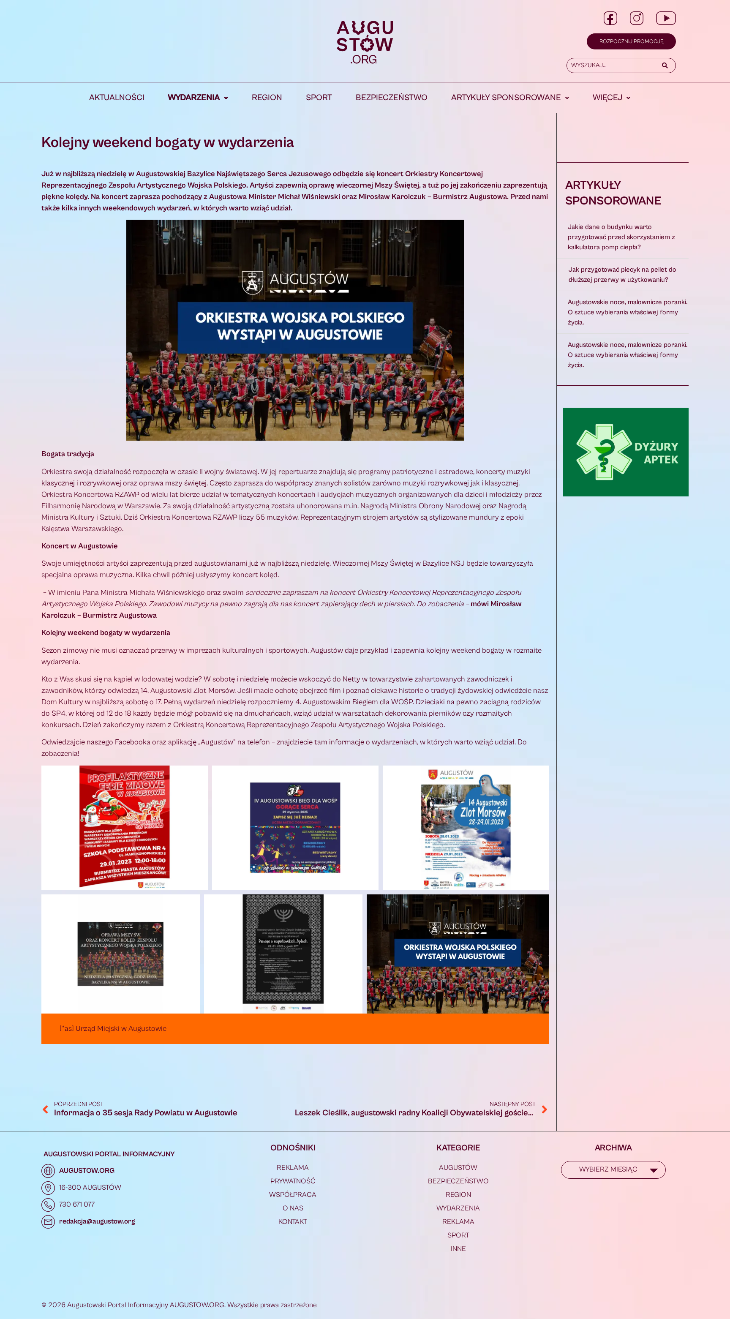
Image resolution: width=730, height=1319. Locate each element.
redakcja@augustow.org (97, 1221)
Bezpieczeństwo (392, 98)
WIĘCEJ (607, 98)
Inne (458, 1249)
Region (267, 98)
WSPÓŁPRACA (292, 1195)
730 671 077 (77, 1204)
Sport (319, 98)
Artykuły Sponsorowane (506, 98)
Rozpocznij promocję (631, 41)
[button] (198, 98)
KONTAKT (292, 1222)
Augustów (458, 1168)
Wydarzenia (194, 98)
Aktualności (116, 98)
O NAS (293, 1208)
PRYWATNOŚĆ (293, 1181)
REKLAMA (293, 1168)
